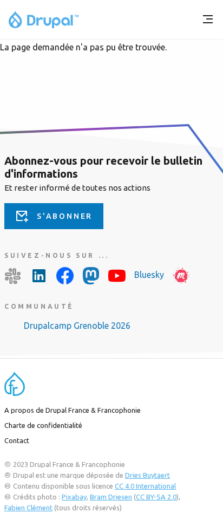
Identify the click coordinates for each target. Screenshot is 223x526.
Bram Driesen (111, 497)
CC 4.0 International (145, 486)
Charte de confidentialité (43, 425)
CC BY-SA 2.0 (156, 497)
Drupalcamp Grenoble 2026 (77, 325)
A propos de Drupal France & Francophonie (72, 410)
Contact (16, 440)
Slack (13, 275)
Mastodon (91, 275)
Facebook (65, 275)
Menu (207, 19)
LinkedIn (39, 275)
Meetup (181, 275)
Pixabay (74, 497)
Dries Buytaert (147, 475)
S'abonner (65, 216)
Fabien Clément (28, 507)
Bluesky (149, 275)
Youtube (117, 275)
